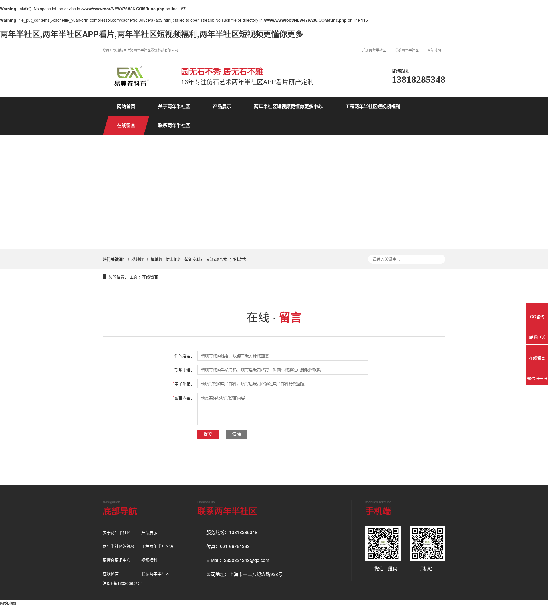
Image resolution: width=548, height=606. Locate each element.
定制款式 (238, 259)
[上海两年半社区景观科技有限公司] (130, 76)
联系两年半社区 (407, 49)
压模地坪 (155, 259)
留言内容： (183, 397)
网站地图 (434, 49)
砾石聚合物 (217, 259)
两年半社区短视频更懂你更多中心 (288, 106)
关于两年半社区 (374, 49)
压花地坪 (136, 259)
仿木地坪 (174, 259)
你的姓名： (183, 356)
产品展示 (222, 106)
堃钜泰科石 (194, 259)
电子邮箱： (183, 383)
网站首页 (126, 106)
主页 (134, 276)
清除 (236, 434)
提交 (208, 434)
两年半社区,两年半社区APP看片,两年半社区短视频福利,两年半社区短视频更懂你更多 (151, 34)
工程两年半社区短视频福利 (372, 106)
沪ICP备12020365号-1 (123, 583)
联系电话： (183, 370)
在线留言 (126, 125)
